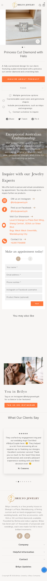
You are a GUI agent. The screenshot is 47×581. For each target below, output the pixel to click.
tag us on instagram (21, 405)
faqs (23, 88)
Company (23, 544)
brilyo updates (23, 566)
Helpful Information (23, 552)
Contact (23, 559)
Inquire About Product (23, 79)
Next (37, 304)
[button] (44, 570)
